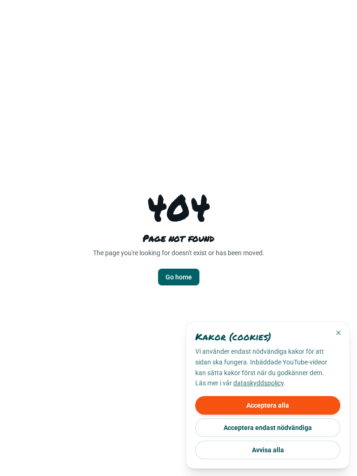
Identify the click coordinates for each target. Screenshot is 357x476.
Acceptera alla (267, 405)
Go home (178, 277)
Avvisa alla (268, 450)
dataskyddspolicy (258, 383)
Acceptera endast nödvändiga (268, 427)
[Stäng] (338, 332)
